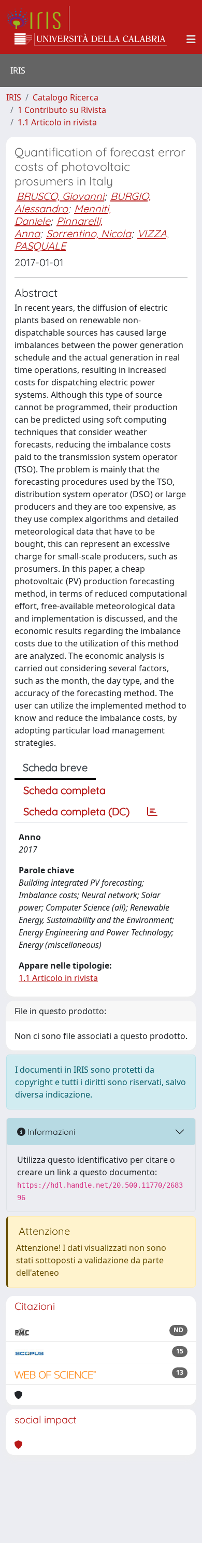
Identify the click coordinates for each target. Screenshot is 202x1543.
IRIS (13, 97)
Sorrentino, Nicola (88, 233)
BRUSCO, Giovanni (60, 196)
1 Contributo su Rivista (62, 110)
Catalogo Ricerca (65, 97)
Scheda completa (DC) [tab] (76, 811)
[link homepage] (37, 18)
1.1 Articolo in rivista (57, 122)
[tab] (152, 812)
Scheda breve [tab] (55, 767)
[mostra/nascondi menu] (191, 39)
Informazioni (50, 1132)
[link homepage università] (90, 39)
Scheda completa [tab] (64, 790)
